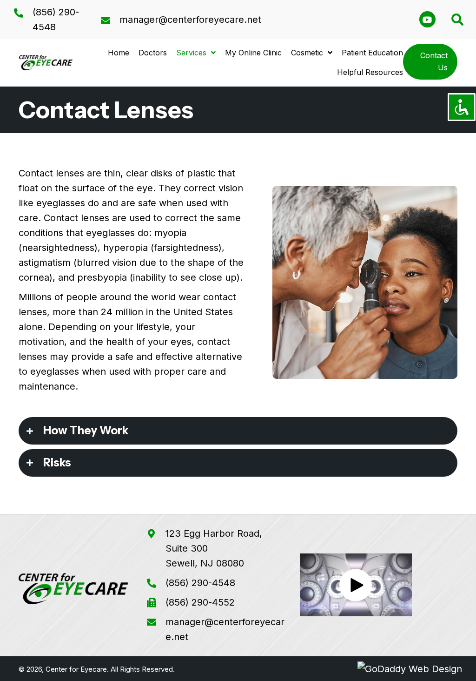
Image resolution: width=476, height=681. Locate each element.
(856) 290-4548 (200, 582)
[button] (427, 19)
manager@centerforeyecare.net (190, 19)
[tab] (238, 431)
